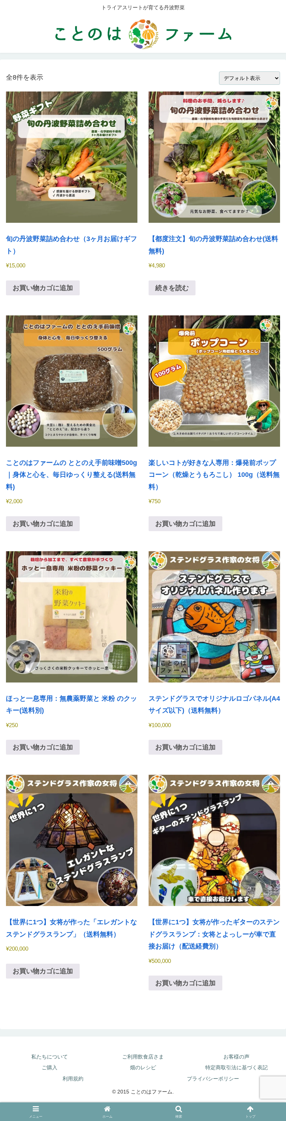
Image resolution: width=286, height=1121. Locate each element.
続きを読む (172, 288)
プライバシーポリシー (213, 1079)
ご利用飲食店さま (143, 1057)
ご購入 (49, 1067)
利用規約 (73, 1079)
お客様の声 (236, 1057)
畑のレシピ (143, 1067)
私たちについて (49, 1057)
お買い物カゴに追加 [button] (43, 288)
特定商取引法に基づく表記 (236, 1067)
